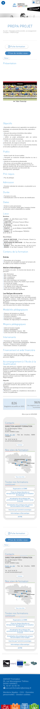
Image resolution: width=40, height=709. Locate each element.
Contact (20, 445)
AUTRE (20, 516)
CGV (22, 692)
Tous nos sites (20, 477)
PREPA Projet (14, 32)
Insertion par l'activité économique (20, 510)
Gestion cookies (23, 694)
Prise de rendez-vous (18, 53)
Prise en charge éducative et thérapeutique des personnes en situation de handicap (20, 493)
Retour (6, 58)
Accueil (5, 31)
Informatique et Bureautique (20, 513)
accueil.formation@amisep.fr (18, 688)
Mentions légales (10, 692)
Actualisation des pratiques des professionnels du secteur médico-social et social (20, 500)
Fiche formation (17, 47)
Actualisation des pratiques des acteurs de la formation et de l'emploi (20, 505)
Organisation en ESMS (20, 488)
